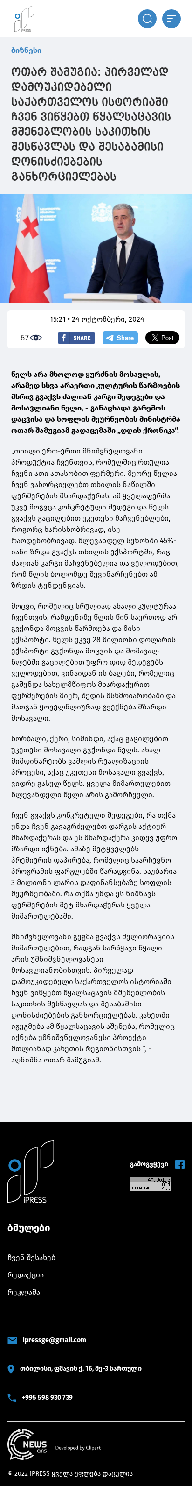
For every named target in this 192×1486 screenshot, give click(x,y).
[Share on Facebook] (76, 338)
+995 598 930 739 (47, 1397)
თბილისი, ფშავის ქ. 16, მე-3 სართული (81, 1369)
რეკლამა (23, 1292)
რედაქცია (25, 1274)
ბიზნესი (26, 50)
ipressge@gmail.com (54, 1340)
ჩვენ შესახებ (31, 1257)
